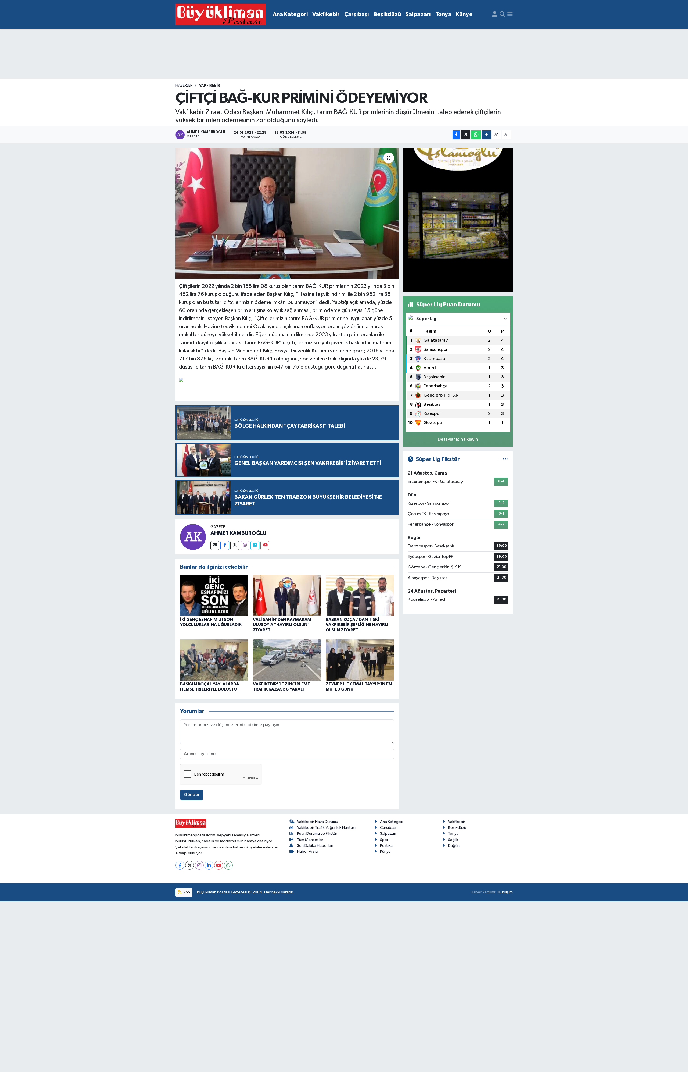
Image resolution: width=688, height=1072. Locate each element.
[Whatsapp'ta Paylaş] (476, 134)
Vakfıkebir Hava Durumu (317, 822)
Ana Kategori (290, 14)
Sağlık (453, 840)
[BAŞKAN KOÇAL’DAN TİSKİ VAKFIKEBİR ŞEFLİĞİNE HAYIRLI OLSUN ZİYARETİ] (360, 595)
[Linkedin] (254, 545)
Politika (386, 846)
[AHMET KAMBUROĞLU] (193, 537)
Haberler (183, 85)
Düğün (454, 846)
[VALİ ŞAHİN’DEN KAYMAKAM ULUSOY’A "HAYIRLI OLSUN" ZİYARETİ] (287, 595)
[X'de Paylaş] (465, 134)
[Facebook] (224, 545)
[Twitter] (234, 545)
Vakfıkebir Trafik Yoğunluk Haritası (326, 828)
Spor (384, 840)
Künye (464, 14)
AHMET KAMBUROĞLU (238, 533)
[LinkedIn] (209, 865)
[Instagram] (245, 545)
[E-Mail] (214, 545)
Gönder (192, 794)
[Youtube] (264, 545)
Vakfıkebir (326, 14)
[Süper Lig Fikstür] (505, 459)
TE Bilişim (505, 892)
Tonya (443, 14)
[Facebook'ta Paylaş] (456, 134)
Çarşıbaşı (356, 14)
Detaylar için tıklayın (458, 439)
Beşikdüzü (387, 14)
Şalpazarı (418, 14)
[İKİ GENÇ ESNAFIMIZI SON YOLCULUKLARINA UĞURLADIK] (214, 595)
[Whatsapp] (228, 865)
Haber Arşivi (307, 852)
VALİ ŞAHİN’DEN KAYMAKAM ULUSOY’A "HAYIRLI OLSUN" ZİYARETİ (282, 624)
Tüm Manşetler (310, 840)
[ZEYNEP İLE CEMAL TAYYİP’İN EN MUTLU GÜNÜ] (360, 660)
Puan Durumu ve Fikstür (317, 834)
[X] (189, 865)
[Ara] (502, 14)
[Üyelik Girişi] (494, 14)
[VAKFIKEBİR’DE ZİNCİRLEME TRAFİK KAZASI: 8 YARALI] (287, 660)
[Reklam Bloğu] (458, 219)
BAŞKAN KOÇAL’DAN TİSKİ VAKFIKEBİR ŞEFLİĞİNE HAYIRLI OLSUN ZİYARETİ (357, 624)
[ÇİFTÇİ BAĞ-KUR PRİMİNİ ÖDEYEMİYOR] (287, 213)
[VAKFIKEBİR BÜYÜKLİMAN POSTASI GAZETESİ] (220, 14)
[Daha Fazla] (486, 134)
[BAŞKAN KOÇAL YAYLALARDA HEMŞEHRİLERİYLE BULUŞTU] (214, 660)
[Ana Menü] (510, 14)
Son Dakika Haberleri (315, 846)
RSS (186, 892)
